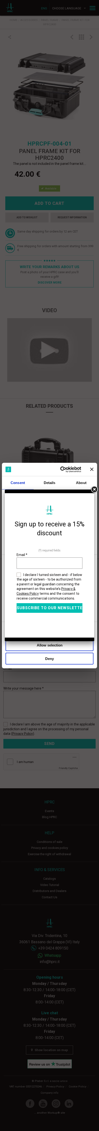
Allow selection (49, 645)
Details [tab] (50, 483)
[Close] (94, 489)
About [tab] (81, 483)
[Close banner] (91, 469)
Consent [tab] (18, 483)
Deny (49, 659)
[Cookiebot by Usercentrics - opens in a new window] (61, 469)
